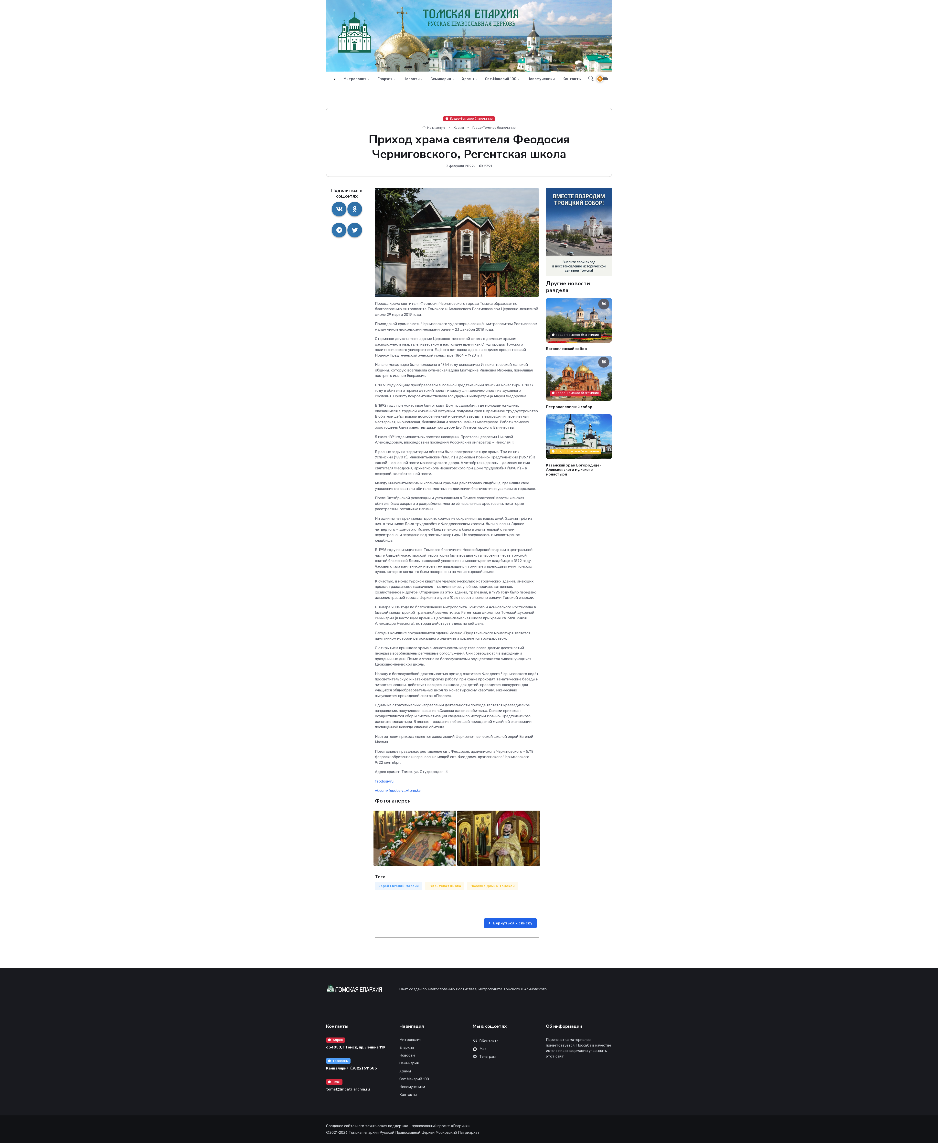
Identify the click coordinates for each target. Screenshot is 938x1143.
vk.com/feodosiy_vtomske (398, 790)
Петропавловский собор (569, 406)
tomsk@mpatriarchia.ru (348, 1089)
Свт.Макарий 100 (500, 79)
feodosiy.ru (384, 781)
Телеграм (487, 1056)
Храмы (468, 79)
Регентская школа (444, 886)
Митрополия (354, 79)
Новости (412, 79)
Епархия (385, 79)
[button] (589, 79)
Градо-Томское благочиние (471, 118)
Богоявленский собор (566, 348)
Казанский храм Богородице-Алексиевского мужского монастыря (573, 470)
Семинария (440, 79)
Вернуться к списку (512, 923)
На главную (435, 127)
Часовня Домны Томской (493, 886)
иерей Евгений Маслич (398, 886)
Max (483, 1049)
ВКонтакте (489, 1041)
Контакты (572, 79)
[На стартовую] (335, 79)
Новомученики (541, 79)
